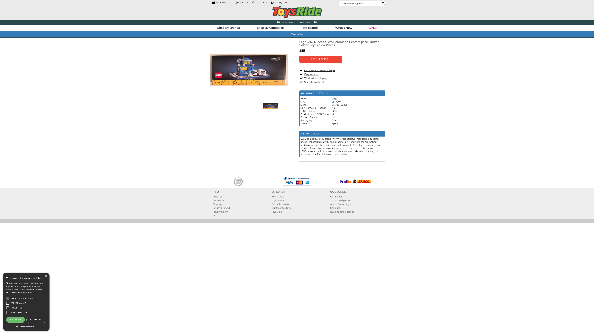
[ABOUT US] (237, 3)
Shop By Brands (228, 28)
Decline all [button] (36, 319)
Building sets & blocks (342, 211)
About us (217, 196)
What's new (277, 196)
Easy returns (311, 74)
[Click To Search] (383, 3)
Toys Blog (276, 211)
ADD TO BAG (321, 59)
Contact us (218, 200)
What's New (343, 28)
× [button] (46, 276)
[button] (26, 326)
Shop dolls (335, 208)
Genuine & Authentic (319, 70)
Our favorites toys (281, 208)
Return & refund (221, 208)
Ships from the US (314, 82)
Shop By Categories (270, 28)
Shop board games (340, 200)
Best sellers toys (280, 204)
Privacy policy (220, 211)
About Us (243, 2)
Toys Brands (309, 28)
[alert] (26, 302)
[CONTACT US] (253, 2)
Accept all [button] (15, 319)
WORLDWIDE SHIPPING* (297, 22)
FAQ (215, 215)
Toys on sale (277, 200)
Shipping (217, 204)
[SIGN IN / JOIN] (272, 3)
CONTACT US (260, 2)
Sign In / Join (280, 2)
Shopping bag (224, 2)
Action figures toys (340, 204)
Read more (28, 292)
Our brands (336, 196)
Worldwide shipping (315, 78)
